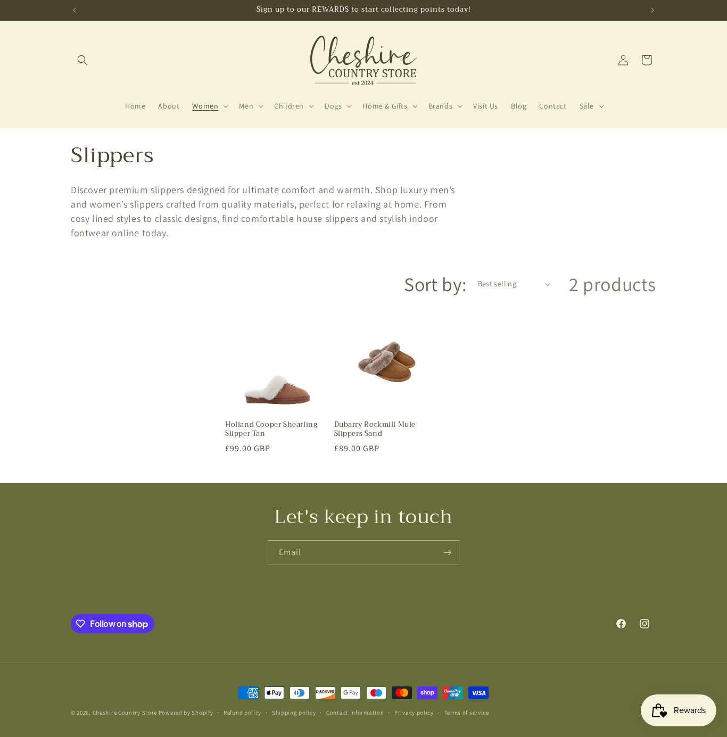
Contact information (355, 712)
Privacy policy (414, 712)
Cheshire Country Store (125, 712)
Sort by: (435, 283)
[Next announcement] (652, 10)
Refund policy (242, 712)
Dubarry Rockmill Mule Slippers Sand (375, 429)
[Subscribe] (447, 552)
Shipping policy (294, 712)
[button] (82, 60)
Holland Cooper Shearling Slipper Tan (271, 429)
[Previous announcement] (74, 10)
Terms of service (466, 712)
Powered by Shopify (186, 712)
